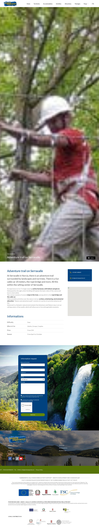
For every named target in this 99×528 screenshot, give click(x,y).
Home (28, 4)
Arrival (22, 377)
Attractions (68, 4)
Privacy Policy (39, 469)
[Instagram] (13, 458)
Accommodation (47, 4)
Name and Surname (25, 362)
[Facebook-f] (10, 458)
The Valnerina (11, 254)
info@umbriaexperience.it (28, 469)
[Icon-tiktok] (17, 458)
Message (23, 382)
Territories (37, 4)
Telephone (23, 372)
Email (22, 367)
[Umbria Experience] (10, 3)
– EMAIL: (19, 469)
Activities (58, 4)
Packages (77, 4)
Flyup (85, 4)
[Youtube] (21, 458)
